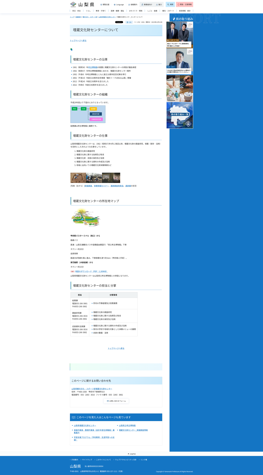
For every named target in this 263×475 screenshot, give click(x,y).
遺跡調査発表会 (117, 185)
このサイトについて (103, 459)
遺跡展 (128, 185)
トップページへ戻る (78, 40)
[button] (105, 4)
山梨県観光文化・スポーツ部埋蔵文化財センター (92, 388)
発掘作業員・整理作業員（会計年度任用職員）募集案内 (94, 431)
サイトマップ (87, 459)
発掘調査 (88, 185)
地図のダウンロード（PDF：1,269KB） (91, 271)
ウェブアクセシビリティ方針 (125, 459)
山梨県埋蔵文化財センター (107, 17)
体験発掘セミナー (101, 185)
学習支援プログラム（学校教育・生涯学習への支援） (94, 438)
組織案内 (78, 17)
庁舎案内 (75, 459)
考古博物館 (92, 67)
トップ (72, 17)
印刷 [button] (130, 22)
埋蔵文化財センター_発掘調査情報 (133, 430)
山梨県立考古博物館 (127, 425)
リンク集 (144, 459)
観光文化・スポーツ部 (90, 17)
